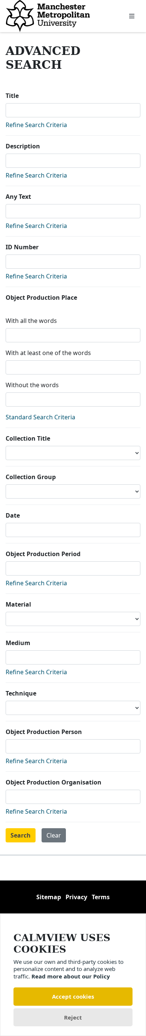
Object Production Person (44, 732)
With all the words (31, 321)
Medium (18, 643)
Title (12, 96)
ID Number (22, 247)
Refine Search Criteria (36, 125)
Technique (21, 693)
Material (18, 604)
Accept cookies (73, 996)
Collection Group (31, 477)
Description (23, 146)
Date (13, 515)
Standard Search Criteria (40, 417)
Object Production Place (41, 297)
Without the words (32, 385)
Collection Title (28, 438)
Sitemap (48, 897)
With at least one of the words (48, 353)
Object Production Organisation (53, 782)
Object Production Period (43, 554)
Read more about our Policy (70, 976)
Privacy (76, 897)
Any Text (18, 196)
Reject (73, 1017)
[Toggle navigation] (132, 16)
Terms (101, 897)
